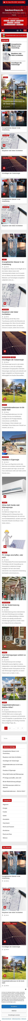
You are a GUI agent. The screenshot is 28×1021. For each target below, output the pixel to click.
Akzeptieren (14, 1006)
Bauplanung (17, 22)
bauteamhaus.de (14, 10)
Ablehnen (14, 1010)
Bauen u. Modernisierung (9, 24)
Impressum (23, 1018)
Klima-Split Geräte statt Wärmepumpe (13, 774)
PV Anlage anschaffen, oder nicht (12, 778)
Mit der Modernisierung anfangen (12, 781)
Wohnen (4, 652)
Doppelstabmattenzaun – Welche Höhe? (14, 791)
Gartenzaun (6, 20)
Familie (4, 112)
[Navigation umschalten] (17, 30)
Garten (4, 404)
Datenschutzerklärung (6, 1018)
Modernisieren (20, 24)
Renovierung (10, 22)
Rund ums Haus (6, 357)
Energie (13, 357)
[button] (25, 989)
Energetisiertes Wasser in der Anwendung (16, 46)
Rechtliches (6, 830)
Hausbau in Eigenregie (12, 104)
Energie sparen (19, 20)
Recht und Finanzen (8, 826)
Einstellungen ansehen (14, 1015)
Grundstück (6, 819)
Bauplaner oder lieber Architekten (12, 150)
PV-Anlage (12, 20)
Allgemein (5, 804)
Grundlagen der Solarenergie (11, 173)
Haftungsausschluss (16, 1018)
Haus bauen (6, 77)
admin (8, 106)
